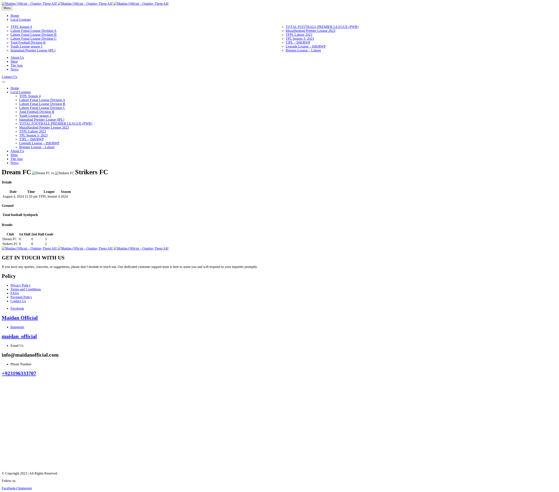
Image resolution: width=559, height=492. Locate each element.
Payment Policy (21, 297)
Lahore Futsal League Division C (33, 38)
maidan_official (19, 336)
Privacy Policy (20, 285)
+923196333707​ (19, 373)
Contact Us (18, 301)
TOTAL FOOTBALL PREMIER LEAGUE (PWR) (322, 27)
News (14, 69)
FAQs (14, 293)
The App (16, 65)
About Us (17, 57)
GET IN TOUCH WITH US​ (33, 258)
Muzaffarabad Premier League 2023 (310, 31)
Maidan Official (20, 318)
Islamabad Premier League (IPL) (32, 50)
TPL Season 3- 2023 (300, 38)
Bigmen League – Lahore (303, 50)
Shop (14, 61)
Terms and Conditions (25, 289)
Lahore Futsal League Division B (33, 34)
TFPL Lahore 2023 (299, 34)
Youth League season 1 (26, 46)
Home (14, 15)
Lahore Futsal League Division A (33, 31)
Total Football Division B (28, 42)
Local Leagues (20, 19)
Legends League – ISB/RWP (306, 46)
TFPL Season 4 (21, 27)
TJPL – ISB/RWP (298, 42)
